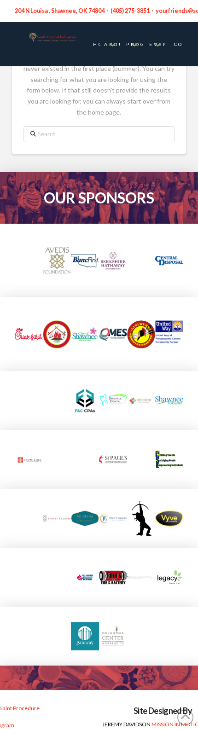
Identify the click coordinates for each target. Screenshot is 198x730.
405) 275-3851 (131, 10)
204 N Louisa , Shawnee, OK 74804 (60, 10)
